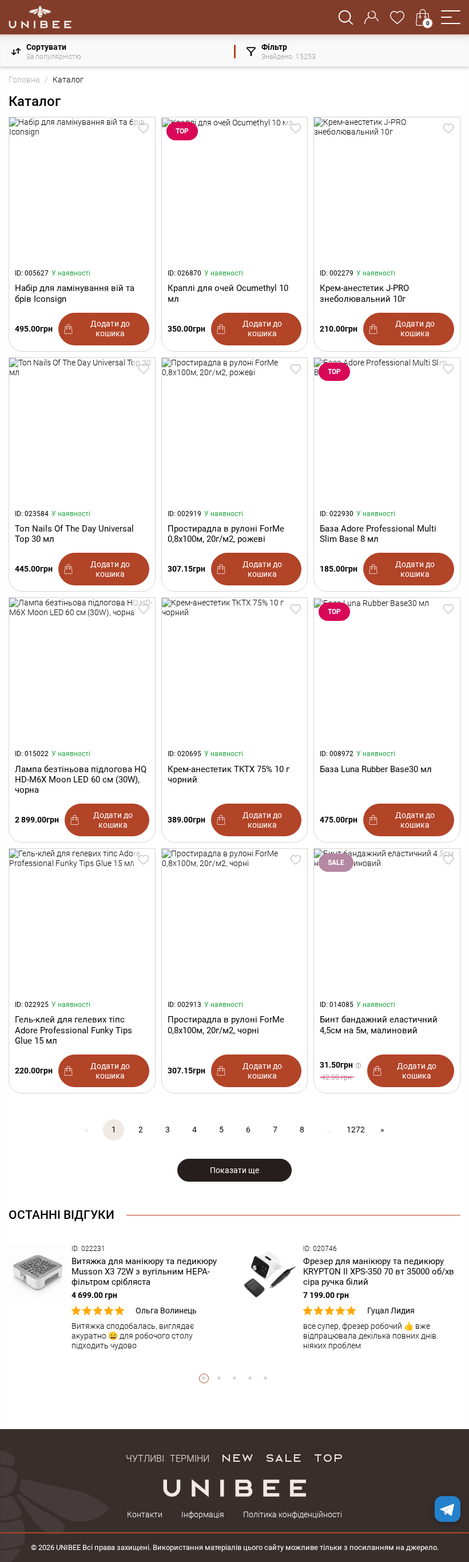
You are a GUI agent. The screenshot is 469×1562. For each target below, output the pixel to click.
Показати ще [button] (234, 1170)
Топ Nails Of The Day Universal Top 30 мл (74, 534)
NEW (237, 1457)
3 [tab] (235, 1378)
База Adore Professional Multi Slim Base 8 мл (378, 534)
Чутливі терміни (167, 1457)
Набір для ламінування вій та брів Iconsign (74, 293)
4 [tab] (250, 1378)
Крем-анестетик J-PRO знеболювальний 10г (364, 293)
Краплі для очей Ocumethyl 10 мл (228, 293)
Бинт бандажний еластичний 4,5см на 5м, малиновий (379, 1024)
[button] (450, 17)
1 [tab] (204, 1378)
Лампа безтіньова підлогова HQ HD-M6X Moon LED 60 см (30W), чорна (80, 779)
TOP (328, 1457)
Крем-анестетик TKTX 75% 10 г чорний (228, 774)
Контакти (144, 1514)
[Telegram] (447, 1509)
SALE (283, 1457)
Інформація (202, 1514)
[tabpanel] (118, 1297)
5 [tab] (266, 1378)
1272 (356, 1129)
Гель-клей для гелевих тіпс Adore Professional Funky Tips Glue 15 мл (73, 1029)
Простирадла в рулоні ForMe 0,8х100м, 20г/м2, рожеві (226, 534)
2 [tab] (219, 1378)
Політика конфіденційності (292, 1514)
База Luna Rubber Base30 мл (376, 769)
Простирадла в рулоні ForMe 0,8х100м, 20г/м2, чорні (226, 1024)
